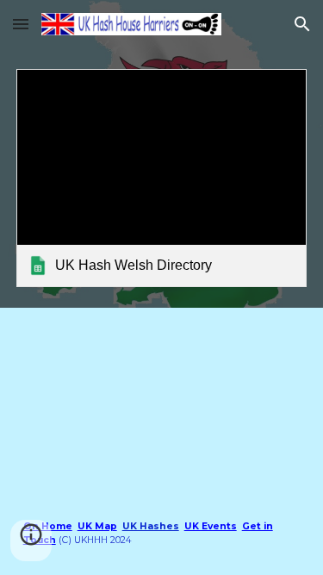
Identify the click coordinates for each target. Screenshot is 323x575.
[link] (161, 178)
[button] (20, 23)
